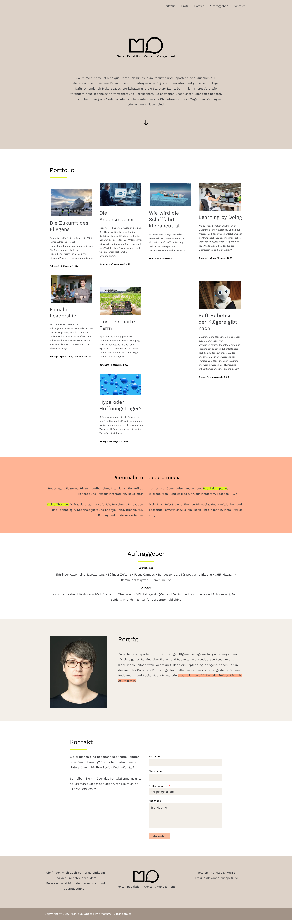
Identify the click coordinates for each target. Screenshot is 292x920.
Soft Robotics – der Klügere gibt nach (218, 322)
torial (87, 872)
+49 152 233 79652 (83, 789)
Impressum (103, 913)
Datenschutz (122, 913)
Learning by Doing (220, 217)
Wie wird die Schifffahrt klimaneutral (164, 219)
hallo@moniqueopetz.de (87, 783)
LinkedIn (99, 872)
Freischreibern (78, 878)
